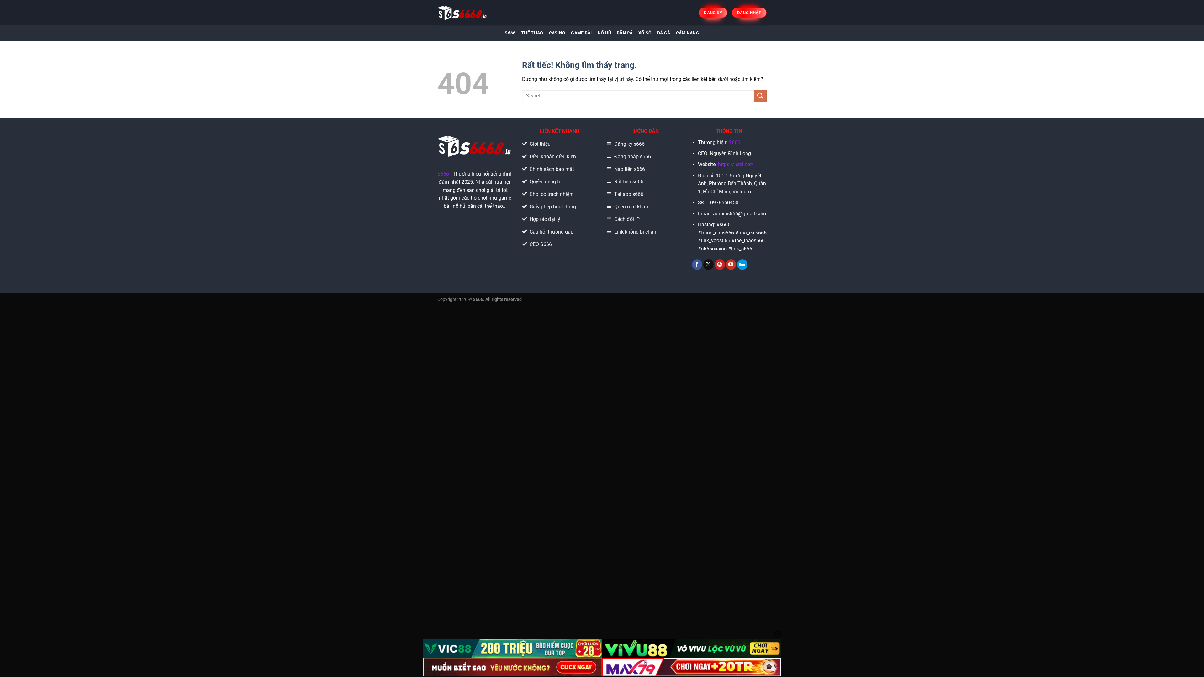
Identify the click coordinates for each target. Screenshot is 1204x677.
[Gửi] (760, 96)
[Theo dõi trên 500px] (742, 264)
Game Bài (581, 33)
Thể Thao (532, 33)
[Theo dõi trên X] (708, 264)
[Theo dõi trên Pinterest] (720, 264)
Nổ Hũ (604, 33)
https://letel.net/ (736, 164)
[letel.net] (462, 12)
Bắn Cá (625, 33)
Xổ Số (645, 33)
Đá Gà (663, 33)
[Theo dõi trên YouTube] (731, 264)
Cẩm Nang (687, 33)
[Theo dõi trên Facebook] (697, 264)
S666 (510, 33)
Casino (557, 33)
